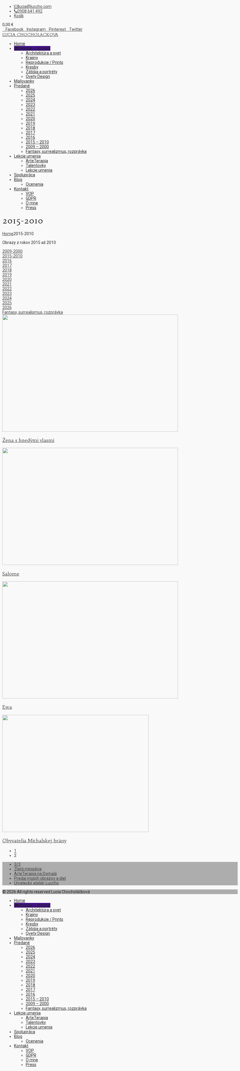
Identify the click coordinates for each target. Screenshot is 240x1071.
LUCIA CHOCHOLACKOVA (30, 34)
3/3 (17, 864)
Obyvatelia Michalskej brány (34, 840)
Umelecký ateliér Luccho (36, 883)
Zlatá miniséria (28, 869)
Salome (10, 574)
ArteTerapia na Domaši (35, 873)
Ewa (7, 707)
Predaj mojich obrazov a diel (40, 878)
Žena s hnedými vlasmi (28, 440)
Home (7, 233)
